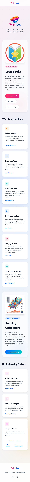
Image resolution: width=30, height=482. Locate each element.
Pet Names (8, 445)
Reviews (18, 441)
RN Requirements (19, 445)
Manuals (11, 441)
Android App (13, 107)
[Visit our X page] (17, 477)
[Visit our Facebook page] (13, 477)
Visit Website (11, 96)
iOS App (12, 101)
